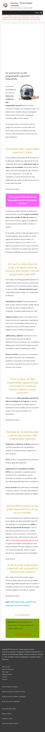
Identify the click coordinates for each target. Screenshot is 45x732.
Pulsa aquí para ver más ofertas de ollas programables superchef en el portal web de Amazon (22, 200)
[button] (37, 13)
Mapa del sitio (6, 666)
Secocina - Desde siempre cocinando (21, 4)
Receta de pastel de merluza (10, 686)
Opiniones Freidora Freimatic (10, 723)
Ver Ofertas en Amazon (22, 634)
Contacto (4, 677)
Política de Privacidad (8, 669)
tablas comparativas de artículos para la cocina (22, 540)
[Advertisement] (22, 47)
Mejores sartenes (6, 713)
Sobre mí (4, 679)
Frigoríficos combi (7, 718)
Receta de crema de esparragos (11, 701)
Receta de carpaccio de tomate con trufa (13, 691)
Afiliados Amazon (7, 674)
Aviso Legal (5, 672)
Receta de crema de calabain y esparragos (14, 696)
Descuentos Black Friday (9, 709)
